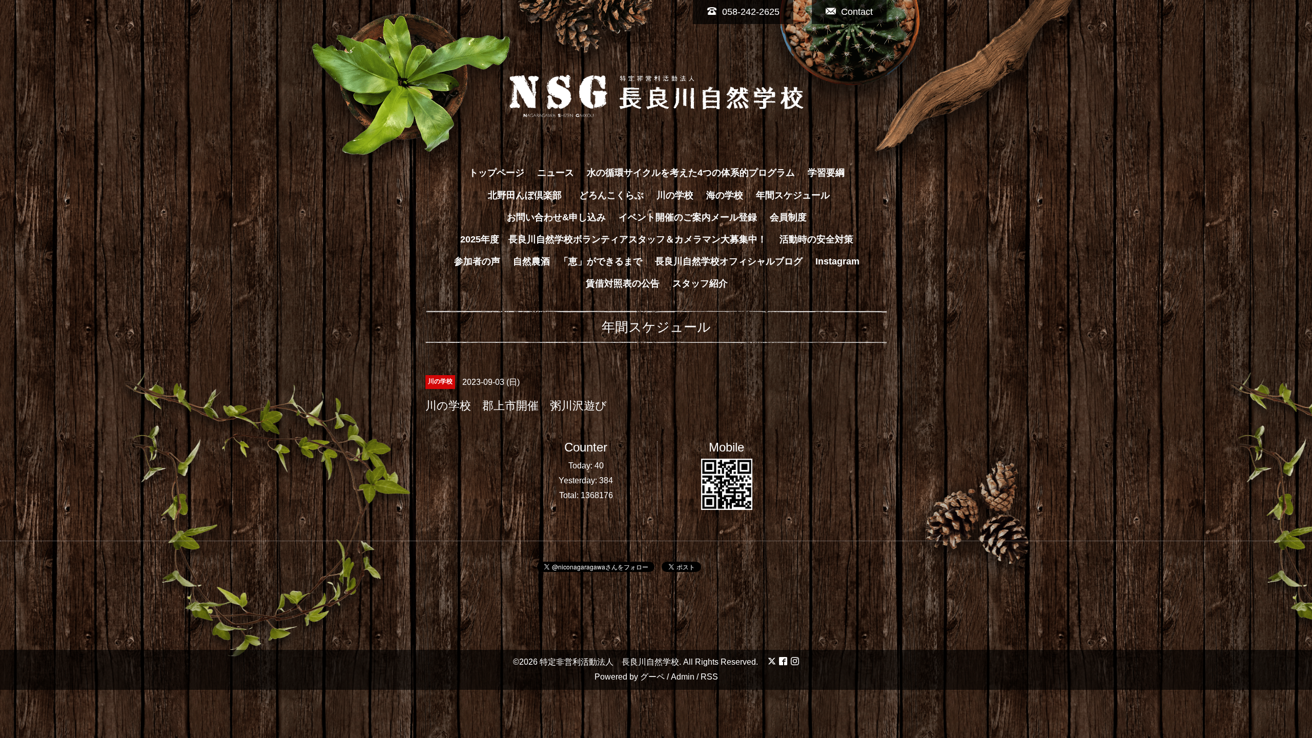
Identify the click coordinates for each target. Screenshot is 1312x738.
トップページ (496, 173)
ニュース (555, 173)
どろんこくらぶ (611, 195)
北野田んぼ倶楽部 (529, 195)
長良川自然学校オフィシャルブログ (729, 261)
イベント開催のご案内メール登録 (688, 217)
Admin (682, 676)
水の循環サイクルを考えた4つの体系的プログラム (691, 173)
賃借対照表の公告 (623, 283)
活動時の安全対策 (816, 239)
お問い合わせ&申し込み (556, 217)
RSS (709, 676)
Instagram (837, 261)
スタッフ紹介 (700, 283)
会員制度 (788, 217)
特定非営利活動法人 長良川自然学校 (609, 662)
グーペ (652, 676)
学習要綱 (826, 173)
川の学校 (675, 195)
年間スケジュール (793, 195)
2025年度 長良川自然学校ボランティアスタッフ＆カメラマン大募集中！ (613, 239)
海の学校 (724, 195)
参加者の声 (477, 261)
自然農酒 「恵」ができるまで (577, 261)
